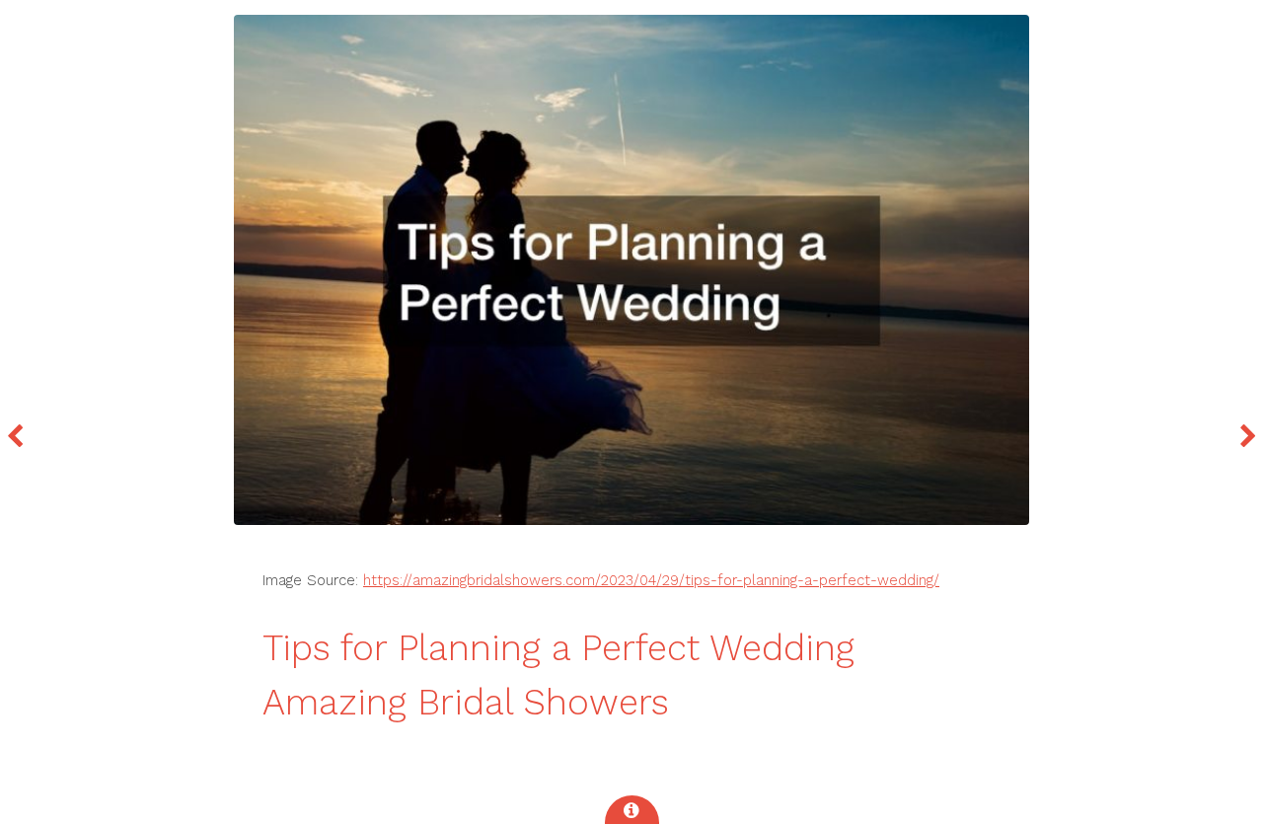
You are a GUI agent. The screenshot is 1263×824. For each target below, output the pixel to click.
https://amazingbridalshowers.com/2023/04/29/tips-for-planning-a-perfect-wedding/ (651, 580)
